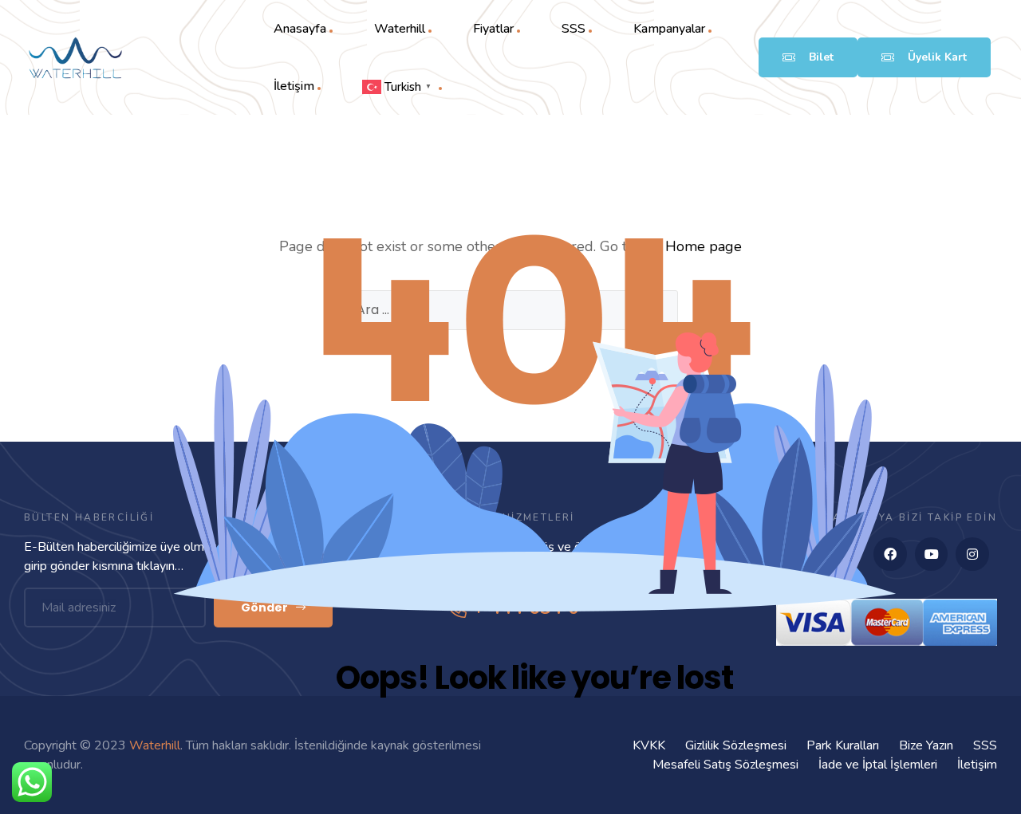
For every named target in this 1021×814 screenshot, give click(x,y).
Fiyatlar (493, 28)
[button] (808, 57)
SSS (573, 28)
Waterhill (399, 28)
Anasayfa (300, 28)
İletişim (294, 86)
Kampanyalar (669, 28)
